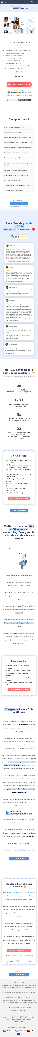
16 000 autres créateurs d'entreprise (19, 892)
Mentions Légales (18, 1021)
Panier (35, 2)
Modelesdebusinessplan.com (19, 1027)
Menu (5, 2)
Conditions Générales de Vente (11, 1017)
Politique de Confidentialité (27, 1017)
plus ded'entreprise (18, 226)
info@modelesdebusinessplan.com (24, 850)
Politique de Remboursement (13, 1019)
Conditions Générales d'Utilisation (18, 1016)
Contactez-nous (26, 1019)
